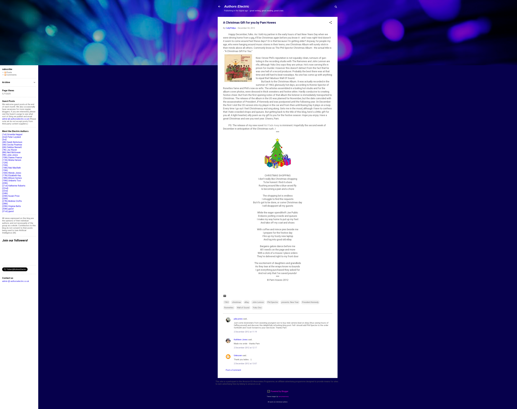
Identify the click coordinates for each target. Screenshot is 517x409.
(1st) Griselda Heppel (12, 134)
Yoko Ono (257, 307)
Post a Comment (233, 370)
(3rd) (4, 139)
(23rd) (5, 191)
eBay (246, 302)
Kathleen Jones (241, 339)
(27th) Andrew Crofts (12, 201)
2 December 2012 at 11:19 (245, 332)
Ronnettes (228, 307)
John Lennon (258, 302)
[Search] (336, 7)
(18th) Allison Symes (12, 178)
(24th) (5, 193)
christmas (236, 302)
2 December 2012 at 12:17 (245, 347)
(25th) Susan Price (11, 196)
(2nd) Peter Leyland (11, 137)
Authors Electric (236, 6)
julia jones (238, 319)
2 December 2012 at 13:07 (245, 363)
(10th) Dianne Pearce (12, 157)
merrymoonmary (283, 396)
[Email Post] (224, 297)
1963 (226, 302)
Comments (11, 75)
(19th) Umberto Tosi (11, 180)
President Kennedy (310, 302)
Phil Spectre (272, 302)
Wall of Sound (243, 307)
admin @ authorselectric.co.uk (15, 119)
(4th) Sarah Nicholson (12, 142)
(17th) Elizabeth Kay (11, 175)
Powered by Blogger (279, 391)
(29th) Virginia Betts (11, 206)
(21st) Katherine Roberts (13, 185)
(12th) (5, 162)
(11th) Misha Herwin (11, 160)
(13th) (5, 165)
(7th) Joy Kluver (9, 150)
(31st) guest (8, 211)
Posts (9, 72)
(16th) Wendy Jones (11, 173)
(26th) (5, 198)
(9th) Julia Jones (10, 155)
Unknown (238, 355)
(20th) (5, 183)
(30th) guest (8, 208)
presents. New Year (290, 302)
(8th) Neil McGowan (11, 152)
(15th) (5, 170)
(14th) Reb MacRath (11, 167)
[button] (330, 23)
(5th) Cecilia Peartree (12, 144)
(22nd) (5, 188)
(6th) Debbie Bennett (12, 147)
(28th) (5, 203)
